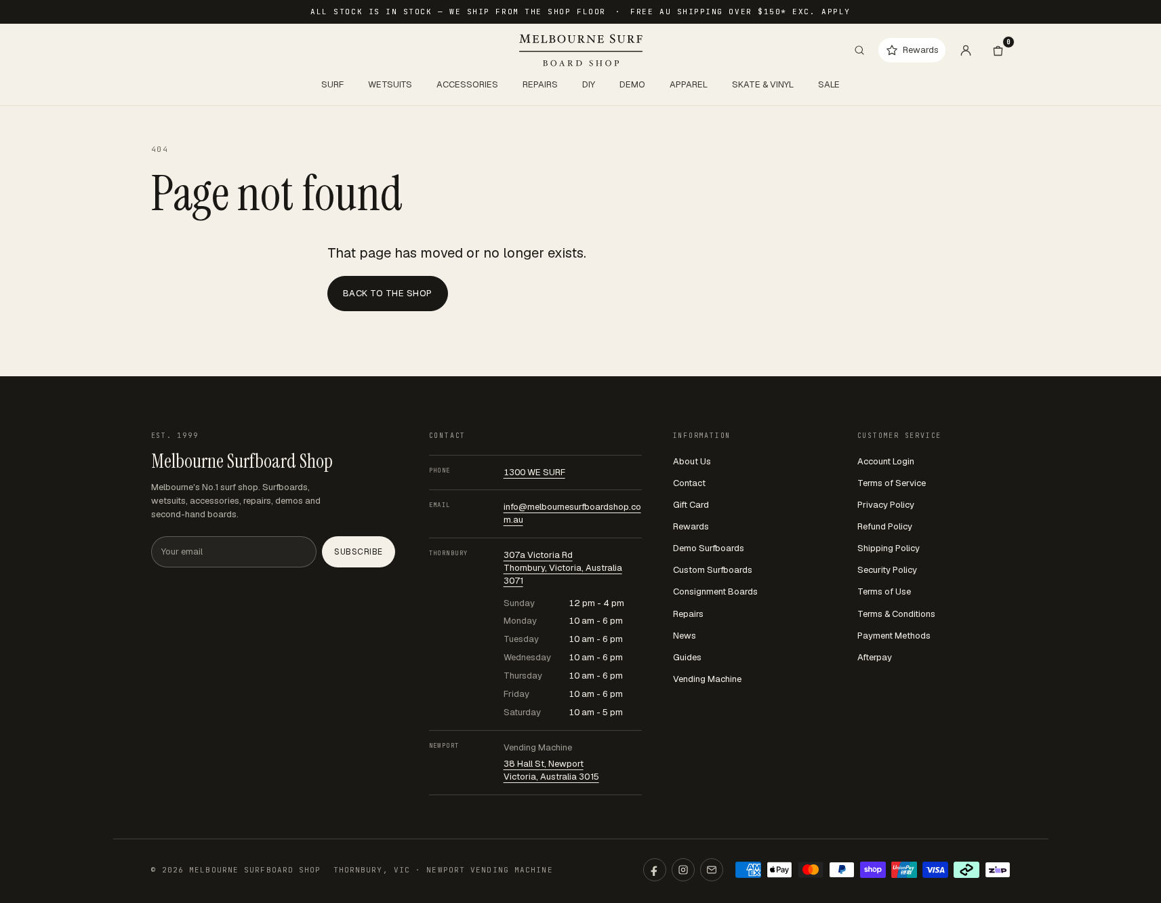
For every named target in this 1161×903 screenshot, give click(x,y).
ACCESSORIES (467, 84)
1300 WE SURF (534, 472)
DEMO (632, 84)
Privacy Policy (885, 504)
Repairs (688, 614)
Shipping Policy (888, 548)
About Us (692, 461)
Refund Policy (884, 526)
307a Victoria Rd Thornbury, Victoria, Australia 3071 (563, 567)
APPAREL (689, 84)
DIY (588, 84)
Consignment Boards (715, 591)
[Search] (859, 50)
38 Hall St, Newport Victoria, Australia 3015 (551, 770)
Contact (689, 483)
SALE (829, 84)
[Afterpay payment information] (966, 870)
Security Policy (887, 570)
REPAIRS (540, 84)
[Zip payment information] (998, 870)
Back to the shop (387, 293)
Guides (687, 657)
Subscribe (358, 551)
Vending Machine (707, 679)
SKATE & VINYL (763, 84)
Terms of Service (891, 483)
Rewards (691, 526)
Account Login (885, 461)
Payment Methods (894, 635)
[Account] (966, 50)
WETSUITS (390, 84)
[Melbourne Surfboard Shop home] (581, 50)
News (684, 635)
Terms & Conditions (896, 614)
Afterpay (874, 657)
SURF (332, 84)
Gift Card (691, 504)
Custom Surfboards (712, 570)
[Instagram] (683, 869)
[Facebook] (654, 869)
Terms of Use (884, 591)
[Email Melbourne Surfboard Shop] (711, 869)
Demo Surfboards (708, 548)
